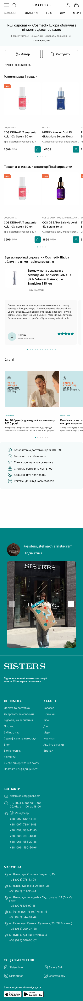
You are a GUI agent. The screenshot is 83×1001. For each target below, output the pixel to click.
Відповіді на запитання (18, 720)
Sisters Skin (56, 967)
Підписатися (33, 553)
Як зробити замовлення (19, 714)
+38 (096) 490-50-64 (23, 847)
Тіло (46, 720)
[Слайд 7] (42, 349)
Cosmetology (57, 975)
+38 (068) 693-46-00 (23, 836)
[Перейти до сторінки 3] (42, 156)
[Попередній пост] (12, 604)
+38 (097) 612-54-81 (23, 818)
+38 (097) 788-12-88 (23, 824)
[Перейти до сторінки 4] (45, 156)
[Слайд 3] (32, 349)
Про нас (9, 726)
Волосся (48, 707)
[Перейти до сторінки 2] (40, 156)
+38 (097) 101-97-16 (22, 905)
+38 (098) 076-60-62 (23, 940)
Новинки (48, 738)
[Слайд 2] (30, 349)
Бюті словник (12, 750)
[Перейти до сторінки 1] (37, 156)
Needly (46, 127)
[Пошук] (14, 5)
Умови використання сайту (21, 763)
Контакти (9, 756)
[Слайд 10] (50, 349)
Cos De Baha (10, 127)
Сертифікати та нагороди (20, 738)
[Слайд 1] (27, 349)
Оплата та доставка (17, 707)
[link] (76, 5)
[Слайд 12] (55, 349)
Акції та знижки (53, 744)
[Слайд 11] (52, 349)
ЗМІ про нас (11, 732)
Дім (45, 726)
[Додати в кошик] (38, 149)
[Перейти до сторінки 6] (47, 437)
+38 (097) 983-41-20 (23, 830)
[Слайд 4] (35, 349)
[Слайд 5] (37, 349)
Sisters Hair (16, 967)
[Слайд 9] (47, 349)
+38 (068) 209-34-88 (23, 928)
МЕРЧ (76, 12)
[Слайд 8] (45, 349)
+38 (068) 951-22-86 (23, 841)
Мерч (46, 732)
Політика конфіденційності (21, 769)
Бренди (48, 750)
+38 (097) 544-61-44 (22, 917)
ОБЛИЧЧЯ (31, 12)
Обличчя (49, 714)
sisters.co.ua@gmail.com (25, 795)
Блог (7, 744)
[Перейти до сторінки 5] (45, 437)
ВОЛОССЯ (10, 12)
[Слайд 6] (40, 349)
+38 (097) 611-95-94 (22, 891)
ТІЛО (49, 12)
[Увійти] (68, 5)
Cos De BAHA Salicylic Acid (68, 218)
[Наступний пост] (71, 604)
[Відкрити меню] (6, 5)
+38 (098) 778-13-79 (22, 879)
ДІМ (62, 12)
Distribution (16, 975)
